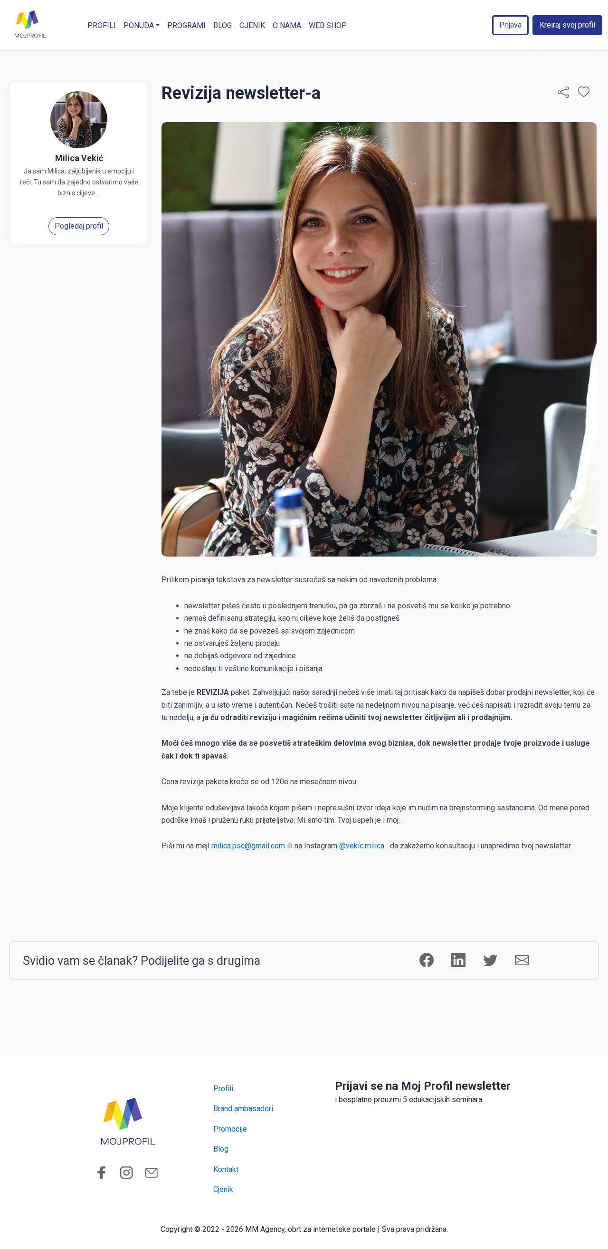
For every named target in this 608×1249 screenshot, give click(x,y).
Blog (222, 25)
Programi (186, 25)
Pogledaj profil (79, 226)
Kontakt (225, 1169)
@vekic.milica (363, 845)
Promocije (230, 1129)
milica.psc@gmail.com (248, 845)
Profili (101, 25)
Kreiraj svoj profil (567, 24)
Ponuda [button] (139, 25)
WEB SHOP (328, 25)
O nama (287, 25)
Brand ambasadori (243, 1108)
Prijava (510, 24)
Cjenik (252, 25)
